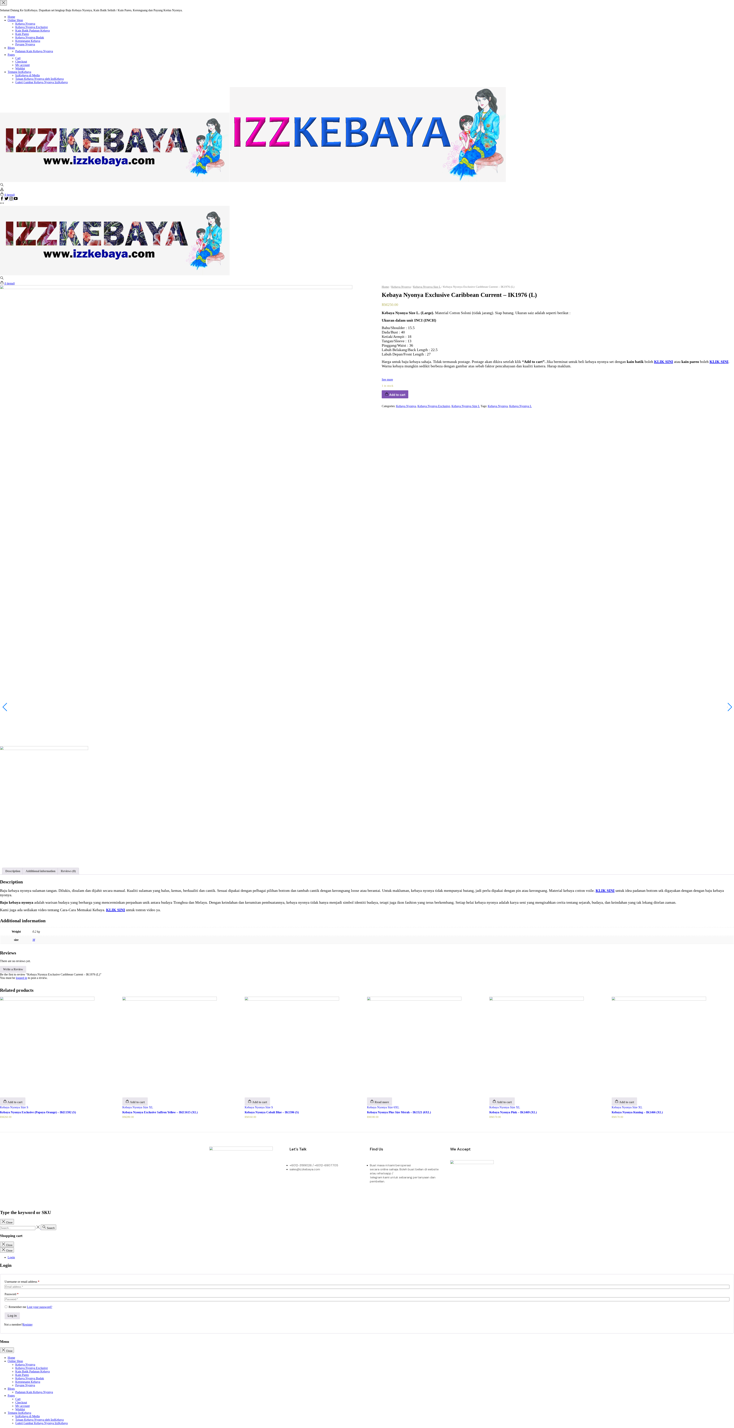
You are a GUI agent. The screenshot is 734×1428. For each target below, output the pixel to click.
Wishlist (20, 68)
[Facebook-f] (214, 1183)
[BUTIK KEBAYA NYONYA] (115, 274)
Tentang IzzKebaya (19, 72)
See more (387, 379)
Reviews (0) (68, 871)
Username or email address (22, 1281)
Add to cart (14, 1102)
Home (11, 16)
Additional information (40, 871)
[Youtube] (277, 1183)
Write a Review (13, 969)
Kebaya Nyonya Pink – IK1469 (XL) (513, 1112)
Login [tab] (11, 1257)
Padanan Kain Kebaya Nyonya (34, 51)
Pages (11, 54)
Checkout (21, 61)
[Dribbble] (261, 1183)
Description (12, 871)
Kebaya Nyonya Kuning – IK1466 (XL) (637, 1112)
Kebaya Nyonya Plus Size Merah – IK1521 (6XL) (399, 1112)
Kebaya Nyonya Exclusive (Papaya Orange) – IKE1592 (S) (38, 1112)
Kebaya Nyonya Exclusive (31, 27)
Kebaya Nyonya (25, 23)
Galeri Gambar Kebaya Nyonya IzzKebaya (41, 82)
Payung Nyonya (25, 44)
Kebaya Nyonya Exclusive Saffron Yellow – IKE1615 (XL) (160, 1112)
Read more (381, 1102)
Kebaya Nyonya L (520, 406)
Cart (17, 58)
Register (27, 1324)
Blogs (11, 47)
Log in (12, 1315)
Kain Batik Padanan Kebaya (32, 30)
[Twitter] (245, 1183)
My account (22, 65)
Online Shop (15, 20)
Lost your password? (39, 1307)
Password (12, 1294)
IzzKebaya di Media (27, 75)
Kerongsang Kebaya (27, 40)
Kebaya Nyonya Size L (427, 286)
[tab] (13, 871)
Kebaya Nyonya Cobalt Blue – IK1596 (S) (272, 1112)
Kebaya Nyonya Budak (29, 37)
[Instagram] (230, 1183)
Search (50, 1228)
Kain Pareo (22, 34)
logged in (21, 978)
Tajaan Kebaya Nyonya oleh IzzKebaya (39, 78)
